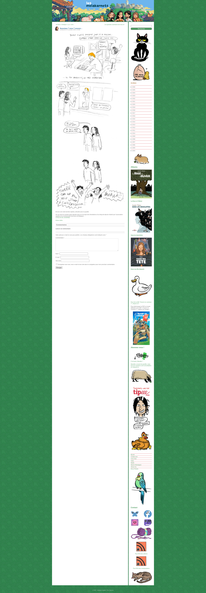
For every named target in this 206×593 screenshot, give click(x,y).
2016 (133, 116)
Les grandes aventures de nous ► (115, 24)
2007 (133, 142)
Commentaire (60, 238)
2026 (133, 87)
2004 (133, 150)
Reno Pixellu (134, 469)
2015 (133, 119)
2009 (133, 136)
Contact (134, 508)
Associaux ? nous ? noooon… (71, 28)
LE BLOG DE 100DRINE (63, 217)
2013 (133, 124)
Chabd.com (134, 456)
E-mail (58, 257)
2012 (133, 127)
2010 (133, 133)
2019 (133, 107)
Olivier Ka (133, 467)
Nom (57, 253)
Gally (132, 461)
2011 (133, 130)
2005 (133, 148)
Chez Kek (133, 459)
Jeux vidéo (59, 220)
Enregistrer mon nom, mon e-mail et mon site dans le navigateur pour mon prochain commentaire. (86, 264)
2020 (133, 104)
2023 (133, 95)
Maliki (132, 463)
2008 (133, 139)
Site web (58, 261)
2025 (133, 90)
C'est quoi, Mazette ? (137, 361)
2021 (133, 101)
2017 (133, 113)
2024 (133, 93)
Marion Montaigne (136, 465)
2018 (133, 110)
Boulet (133, 454)
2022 (133, 98)
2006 (133, 145)
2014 (133, 122)
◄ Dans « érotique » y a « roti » (65, 24)
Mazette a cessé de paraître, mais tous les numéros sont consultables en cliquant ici (141, 365)
